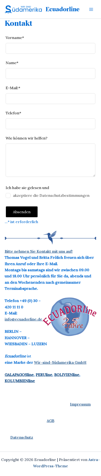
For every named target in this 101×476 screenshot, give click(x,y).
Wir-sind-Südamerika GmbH (60, 362)
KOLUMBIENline (20, 380)
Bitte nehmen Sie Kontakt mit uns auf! (39, 251)
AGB (50, 420)
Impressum (80, 404)
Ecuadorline (63, 9)
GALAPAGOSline (19, 374)
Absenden (22, 211)
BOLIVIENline (66, 374)
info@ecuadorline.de (23, 319)
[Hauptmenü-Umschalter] (91, 9)
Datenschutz (21, 437)
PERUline (44, 374)
